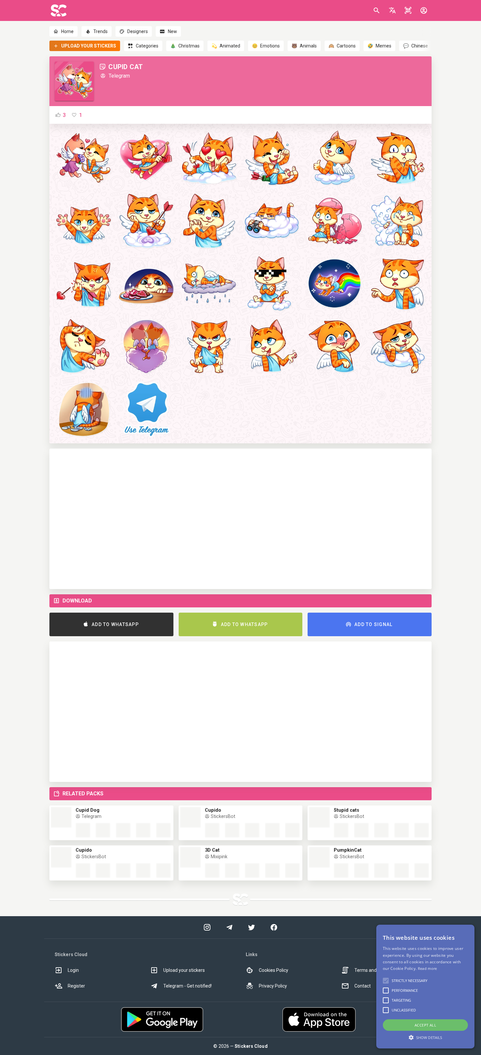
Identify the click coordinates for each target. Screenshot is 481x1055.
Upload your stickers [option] (184, 970)
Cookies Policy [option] (273, 970)
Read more (427, 968)
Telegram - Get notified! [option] (187, 986)
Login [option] (73, 970)
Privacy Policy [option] (273, 986)
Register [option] (76, 986)
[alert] (425, 986)
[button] (392, 10)
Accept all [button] (425, 1025)
